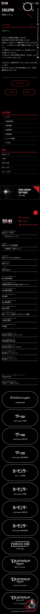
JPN (23, 3)
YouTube (37, 53)
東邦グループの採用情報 (10, 244)
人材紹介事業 (9, 319)
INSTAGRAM (25, 217)
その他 (35, 25)
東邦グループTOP (9, 232)
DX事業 (9, 325)
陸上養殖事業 (9, 301)
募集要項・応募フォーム (13, 249)
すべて (8, 117)
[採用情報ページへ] (31, 605)
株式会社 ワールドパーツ (10, 352)
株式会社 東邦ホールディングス (12, 334)
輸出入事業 (9, 307)
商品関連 (9, 125)
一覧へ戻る (19, 83)
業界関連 (9, 134)
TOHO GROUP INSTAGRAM (37, 15)
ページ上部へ (35, 212)
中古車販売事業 (9, 289)
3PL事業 (9, 295)
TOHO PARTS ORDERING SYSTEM (37, 36)
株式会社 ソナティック (9, 358)
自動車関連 (9, 121)
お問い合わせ (6, 269)
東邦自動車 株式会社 (8, 340)
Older (12, 92)
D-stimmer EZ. (13, 376)
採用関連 (9, 130)
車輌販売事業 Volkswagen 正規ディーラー (15, 283)
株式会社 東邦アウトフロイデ (11, 346)
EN (27, 3)
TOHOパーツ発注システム (10, 382)
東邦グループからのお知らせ (11, 257)
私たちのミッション (11, 236)
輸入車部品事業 (9, 277)
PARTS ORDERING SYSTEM (30, 224)
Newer (27, 92)
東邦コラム (6, 263)
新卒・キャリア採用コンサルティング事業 (15, 313)
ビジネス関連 (10, 138)
